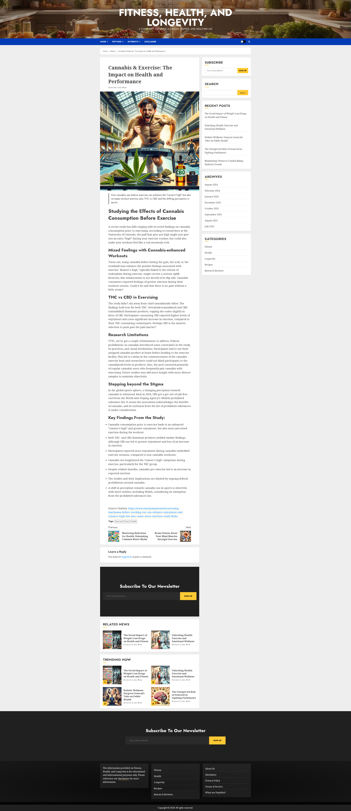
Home (103, 41)
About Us (210, 768)
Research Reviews (214, 270)
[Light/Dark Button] (243, 41)
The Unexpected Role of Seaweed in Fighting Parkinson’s (184, 695)
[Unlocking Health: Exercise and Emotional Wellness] (160, 639)
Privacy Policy (212, 780)
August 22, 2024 (131, 645)
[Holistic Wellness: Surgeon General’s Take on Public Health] (112, 696)
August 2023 (211, 220)
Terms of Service (214, 786)
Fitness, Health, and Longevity (175, 17)
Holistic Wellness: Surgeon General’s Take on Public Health (134, 695)
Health (133, 521)
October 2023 (212, 208)
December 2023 (213, 202)
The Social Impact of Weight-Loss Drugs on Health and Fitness (136, 638)
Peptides (116, 41)
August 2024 (211, 184)
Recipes (209, 264)
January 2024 (212, 196)
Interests (133, 41)
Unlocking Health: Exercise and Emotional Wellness (183, 638)
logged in (126, 556)
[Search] (249, 41)
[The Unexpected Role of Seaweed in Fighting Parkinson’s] (160, 696)
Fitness (126, 521)
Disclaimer (150, 41)
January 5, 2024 (115, 88)
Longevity (210, 258)
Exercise (118, 521)
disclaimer (123, 778)
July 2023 (209, 226)
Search (211, 84)
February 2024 (212, 190)
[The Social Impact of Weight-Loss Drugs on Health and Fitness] (112, 639)
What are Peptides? (215, 792)
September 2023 (213, 214)
